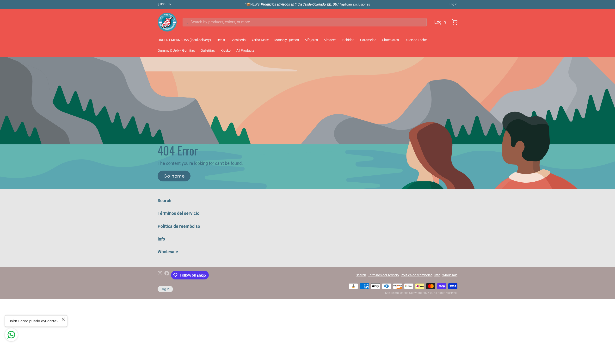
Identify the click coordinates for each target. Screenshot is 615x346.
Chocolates (390, 40)
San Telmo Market (396, 293)
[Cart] (452, 22)
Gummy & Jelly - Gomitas (176, 50)
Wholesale (168, 251)
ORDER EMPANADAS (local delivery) (184, 40)
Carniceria (238, 40)
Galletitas (208, 50)
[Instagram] (160, 275)
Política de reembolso (179, 226)
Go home (174, 176)
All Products (245, 50)
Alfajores (311, 40)
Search (164, 200)
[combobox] (305, 22)
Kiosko (226, 50)
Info (161, 238)
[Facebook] (166, 275)
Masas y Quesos (286, 40)
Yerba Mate (260, 40)
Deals (221, 40)
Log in (453, 4)
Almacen (330, 40)
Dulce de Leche (416, 40)
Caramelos (368, 40)
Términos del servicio (178, 213)
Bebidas (348, 40)
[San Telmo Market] (167, 22)
